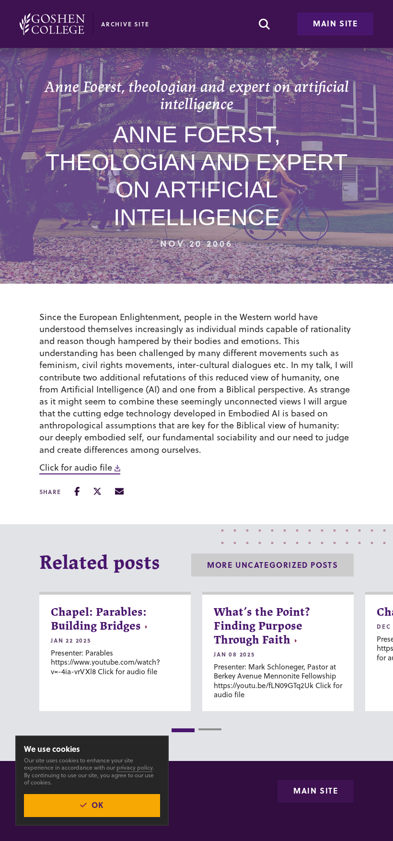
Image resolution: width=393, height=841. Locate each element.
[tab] (183, 730)
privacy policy (134, 767)
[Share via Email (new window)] (119, 491)
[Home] (52, 24)
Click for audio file (75, 467)
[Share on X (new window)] (97, 491)
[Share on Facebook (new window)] (77, 491)
